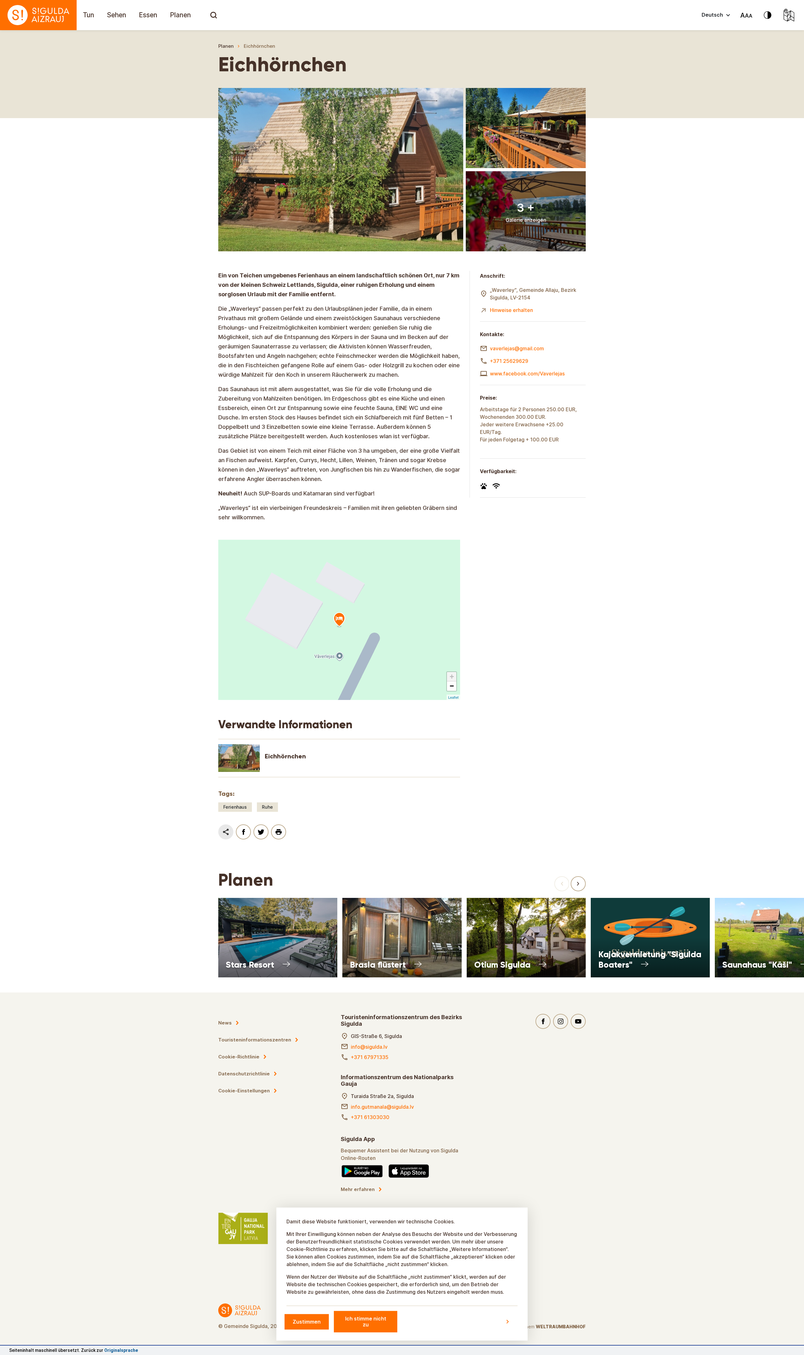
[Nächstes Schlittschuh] (578, 883)
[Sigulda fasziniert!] (38, 15)
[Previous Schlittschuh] (561, 883)
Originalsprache (121, 1350)
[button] (451, 676)
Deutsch (712, 15)
